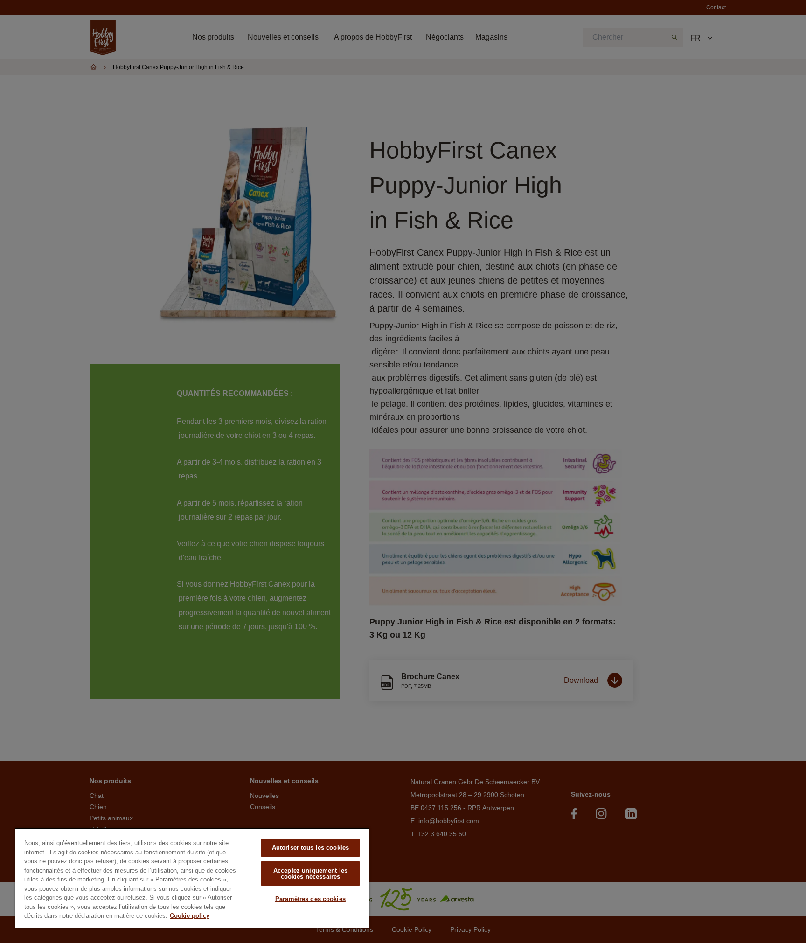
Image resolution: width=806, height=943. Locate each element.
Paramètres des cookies (310, 898)
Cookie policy (189, 915)
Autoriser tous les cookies (310, 847)
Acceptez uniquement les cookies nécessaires (310, 873)
